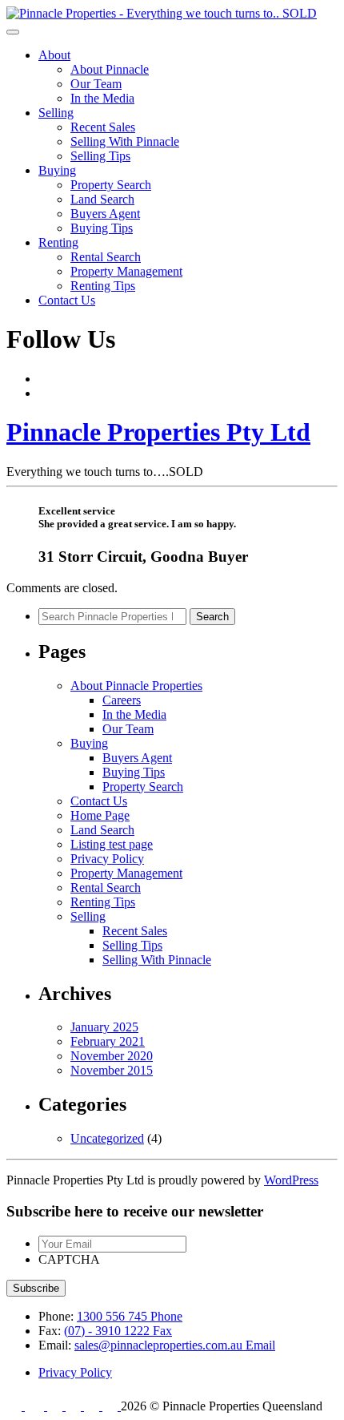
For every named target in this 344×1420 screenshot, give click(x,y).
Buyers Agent (105, 213)
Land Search (102, 199)
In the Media (102, 98)
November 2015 (111, 1070)
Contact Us (66, 300)
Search (212, 617)
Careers (121, 700)
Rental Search (105, 257)
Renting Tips (102, 285)
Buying (57, 170)
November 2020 (111, 1056)
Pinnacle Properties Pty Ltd (158, 432)
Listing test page (111, 844)
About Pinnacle (109, 69)
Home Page (100, 815)
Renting (58, 242)
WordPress (291, 1180)
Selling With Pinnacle (124, 141)
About (54, 55)
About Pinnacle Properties (136, 685)
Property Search (110, 185)
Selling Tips (100, 156)
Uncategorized (107, 1138)
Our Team (96, 84)
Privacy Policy (107, 858)
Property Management (126, 271)
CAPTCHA (69, 1259)
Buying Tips (101, 228)
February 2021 (107, 1041)
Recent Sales (102, 127)
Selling (56, 112)
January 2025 (104, 1027)
